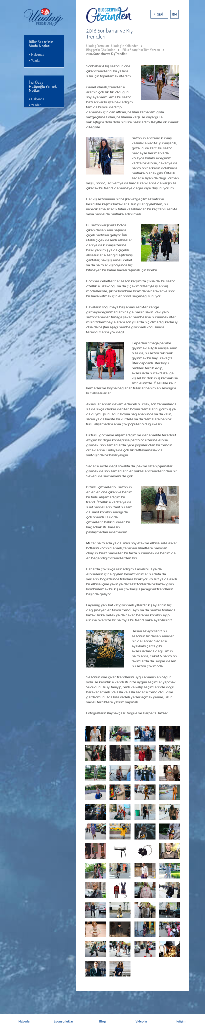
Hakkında (37, 54)
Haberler (24, 1021)
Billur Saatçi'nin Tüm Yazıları (141, 50)
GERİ (160, 14)
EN (174, 14)
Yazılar (35, 60)
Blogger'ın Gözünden (100, 50)
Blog (102, 1021)
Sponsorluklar (63, 1021)
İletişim (181, 1021)
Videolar (141, 1021)
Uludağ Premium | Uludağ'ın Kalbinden (112, 46)
